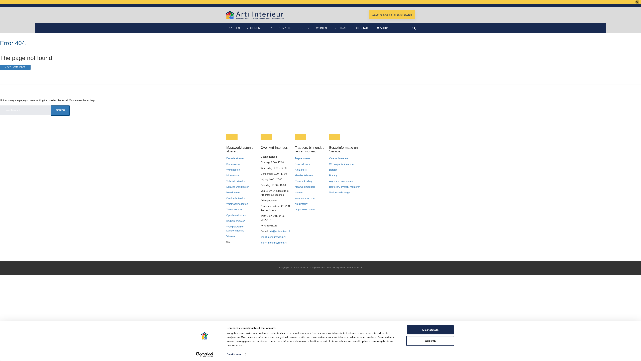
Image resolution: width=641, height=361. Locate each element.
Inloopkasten (233, 175)
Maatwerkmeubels (305, 186)
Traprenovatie (279, 28)
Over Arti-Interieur (339, 158)
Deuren (303, 28)
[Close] (637, 2)
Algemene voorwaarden (342, 181)
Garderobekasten (235, 198)
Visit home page (15, 67)
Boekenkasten (234, 164)
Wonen (321, 28)
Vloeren (253, 28)
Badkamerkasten (235, 220)
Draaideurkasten (235, 158)
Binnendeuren (302, 164)
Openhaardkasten (236, 215)
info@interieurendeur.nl (273, 236)
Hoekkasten (233, 192)
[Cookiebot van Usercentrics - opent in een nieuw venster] (204, 354)
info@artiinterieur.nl (279, 231)
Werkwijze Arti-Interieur (341, 164)
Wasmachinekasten (237, 203)
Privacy (333, 175)
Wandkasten (233, 169)
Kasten (234, 28)
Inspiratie (342, 28)
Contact (363, 28)
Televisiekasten (234, 209)
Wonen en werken (304, 198)
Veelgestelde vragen (340, 192)
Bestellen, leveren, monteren (344, 186)
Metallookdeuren (304, 175)
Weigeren (430, 340)
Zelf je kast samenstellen (392, 14)
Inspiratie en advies (305, 209)
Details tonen (234, 354)
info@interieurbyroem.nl (273, 242)
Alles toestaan (430, 329)
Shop (383, 28)
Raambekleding (303, 181)
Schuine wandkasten (237, 186)
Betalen (333, 169)
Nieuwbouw (301, 203)
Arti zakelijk (301, 169)
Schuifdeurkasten (235, 181)
